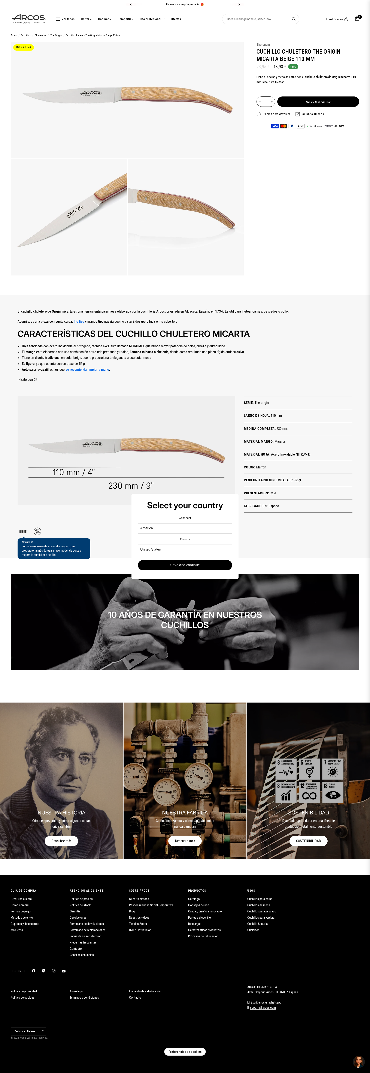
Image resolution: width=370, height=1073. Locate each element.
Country (185, 539)
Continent (185, 517)
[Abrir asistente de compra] (359, 1062)
